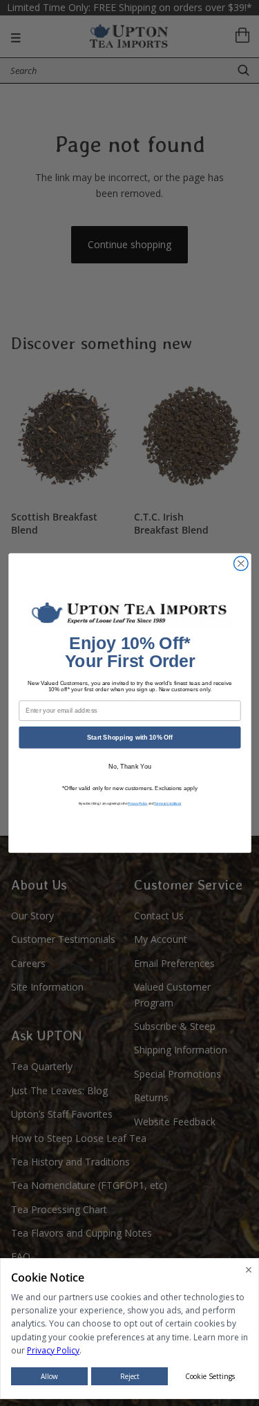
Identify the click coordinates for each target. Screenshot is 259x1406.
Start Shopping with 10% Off (129, 736)
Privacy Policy (138, 803)
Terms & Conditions (167, 803)
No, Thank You (129, 766)
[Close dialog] (240, 563)
